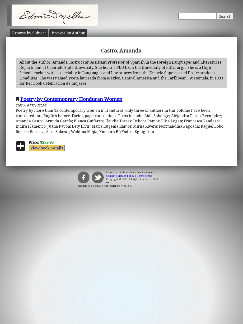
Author (68, 33)
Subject (29, 33)
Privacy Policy (126, 175)
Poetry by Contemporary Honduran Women (71, 99)
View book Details (46, 148)
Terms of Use (144, 175)
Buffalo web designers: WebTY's (113, 185)
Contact (110, 175)
